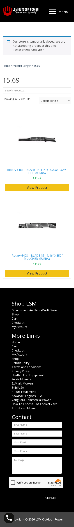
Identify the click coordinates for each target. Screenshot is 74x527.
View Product (37, 187)
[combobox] (37, 90)
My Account (19, 327)
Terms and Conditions (26, 367)
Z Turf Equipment (24, 392)
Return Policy (20, 363)
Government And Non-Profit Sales (34, 310)
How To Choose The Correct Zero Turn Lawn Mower (34, 406)
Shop (15, 314)
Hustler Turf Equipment (28, 375)
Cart (14, 318)
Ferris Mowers (21, 379)
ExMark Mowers (23, 383)
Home (6, 65)
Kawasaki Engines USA (27, 396)
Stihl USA (18, 388)
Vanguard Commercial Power (31, 400)
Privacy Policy (21, 371)
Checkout (18, 323)
